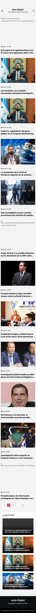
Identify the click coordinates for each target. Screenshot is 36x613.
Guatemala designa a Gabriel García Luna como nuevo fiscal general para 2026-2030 (17, 336)
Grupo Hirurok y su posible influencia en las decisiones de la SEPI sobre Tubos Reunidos (17, 255)
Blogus (23, 610)
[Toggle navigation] (2, 11)
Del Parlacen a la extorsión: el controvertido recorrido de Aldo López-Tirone (15, 417)
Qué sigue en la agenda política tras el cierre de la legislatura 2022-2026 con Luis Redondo (17, 53)
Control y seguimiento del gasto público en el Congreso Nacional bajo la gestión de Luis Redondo (17, 133)
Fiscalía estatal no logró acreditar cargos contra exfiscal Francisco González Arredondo (16, 296)
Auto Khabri (18, 9)
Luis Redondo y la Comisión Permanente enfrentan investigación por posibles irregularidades (17, 93)
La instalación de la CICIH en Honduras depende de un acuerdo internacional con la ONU (16, 175)
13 (22, 505)
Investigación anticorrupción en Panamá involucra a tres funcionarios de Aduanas (18, 458)
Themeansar (30, 610)
